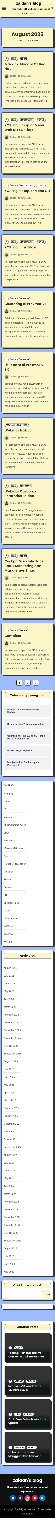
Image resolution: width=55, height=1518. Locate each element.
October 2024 (11, 1139)
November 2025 (12, 1038)
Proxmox (24, 299)
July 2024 (9, 1162)
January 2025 (11, 1116)
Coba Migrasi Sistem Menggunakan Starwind (24, 1454)
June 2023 (9, 1264)
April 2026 (9, 999)
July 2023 (9, 1256)
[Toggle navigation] (4, 8)
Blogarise (43, 1509)
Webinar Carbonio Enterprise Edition (20, 493)
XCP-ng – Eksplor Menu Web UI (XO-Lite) (24, 127)
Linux (13, 59)
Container (13, 636)
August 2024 (10, 1155)
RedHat (23, 59)
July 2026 (9, 975)
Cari (48, 1294)
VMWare (8, 926)
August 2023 (10, 1248)
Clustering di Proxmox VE (25, 304)
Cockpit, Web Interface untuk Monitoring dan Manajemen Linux (24, 566)
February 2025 (11, 1108)
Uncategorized (11, 902)
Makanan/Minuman (14, 848)
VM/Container (27, 120)
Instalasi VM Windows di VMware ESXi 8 (24, 1388)
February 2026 (11, 1014)
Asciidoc (8, 793)
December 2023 (12, 1217)
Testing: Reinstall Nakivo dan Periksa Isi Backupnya (26, 1354)
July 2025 (9, 1069)
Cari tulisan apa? (27, 1285)
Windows (8, 934)
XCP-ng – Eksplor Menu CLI (27, 191)
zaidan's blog (28, 3)
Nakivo (7, 856)
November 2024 (12, 1131)
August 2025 (11, 1061)
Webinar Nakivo (18, 430)
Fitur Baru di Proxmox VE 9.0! (25, 367)
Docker (7, 801)
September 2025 (13, 1053)
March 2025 (10, 1100)
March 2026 (10, 1007)
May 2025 (9, 1084)
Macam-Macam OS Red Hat (25, 66)
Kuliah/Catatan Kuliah (15, 825)
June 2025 (9, 1077)
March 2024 (10, 1194)
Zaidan (13, 76)
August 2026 (10, 968)
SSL (6, 895)
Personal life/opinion (16, 425)
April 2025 (9, 1092)
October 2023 (11, 1232)
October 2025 (11, 1045)
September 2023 (13, 1240)
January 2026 (11, 1022)
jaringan (8, 817)
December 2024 (12, 1123)
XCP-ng (40, 120)
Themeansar (27, 1513)
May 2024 (9, 1178)
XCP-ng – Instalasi (20, 247)
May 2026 (9, 991)
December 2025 (12, 1030)
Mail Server (26, 486)
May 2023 (9, 1271)
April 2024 (9, 1186)
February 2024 (11, 1201)
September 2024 (13, 1147)
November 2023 (12, 1225)
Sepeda (8, 887)
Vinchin (7, 910)
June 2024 (9, 1170)
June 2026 (9, 983)
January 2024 (11, 1209)
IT (6, 59)
